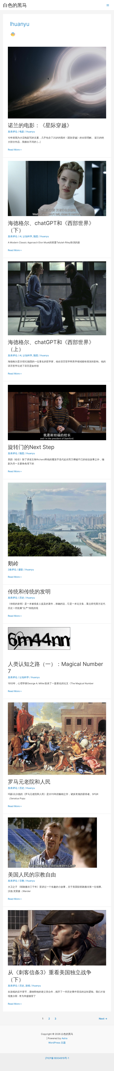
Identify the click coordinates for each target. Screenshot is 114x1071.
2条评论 (12, 569)
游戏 (27, 985)
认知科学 (27, 236)
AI (20, 236)
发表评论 (12, 131)
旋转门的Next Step (31, 447)
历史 (21, 597)
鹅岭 (13, 563)
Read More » (15, 150)
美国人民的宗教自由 (32, 874)
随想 (35, 236)
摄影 (20, 569)
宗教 (21, 880)
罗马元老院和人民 (29, 781)
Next (103, 1018)
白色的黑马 (15, 5)
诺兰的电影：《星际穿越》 (40, 125)
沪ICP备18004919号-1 (57, 1058)
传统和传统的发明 (29, 591)
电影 (21, 131)
